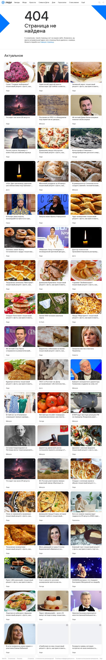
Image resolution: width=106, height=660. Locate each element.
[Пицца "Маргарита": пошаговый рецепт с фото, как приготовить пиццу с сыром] (86, 308)
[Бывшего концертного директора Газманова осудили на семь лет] (86, 374)
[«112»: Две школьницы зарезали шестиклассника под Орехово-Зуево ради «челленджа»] (19, 176)
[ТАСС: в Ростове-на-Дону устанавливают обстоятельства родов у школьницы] (53, 374)
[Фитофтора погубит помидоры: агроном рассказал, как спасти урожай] (53, 407)
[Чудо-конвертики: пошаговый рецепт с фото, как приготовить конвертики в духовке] (86, 209)
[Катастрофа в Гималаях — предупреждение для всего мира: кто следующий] (86, 143)
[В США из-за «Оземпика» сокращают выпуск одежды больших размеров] (19, 407)
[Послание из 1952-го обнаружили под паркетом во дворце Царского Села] (53, 110)
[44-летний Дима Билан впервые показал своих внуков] (86, 110)
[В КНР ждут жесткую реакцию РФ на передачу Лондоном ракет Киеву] (86, 407)
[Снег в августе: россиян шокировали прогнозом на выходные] (53, 573)
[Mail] (3, 2)
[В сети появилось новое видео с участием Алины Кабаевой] (19, 639)
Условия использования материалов (87, 658)
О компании (11, 658)
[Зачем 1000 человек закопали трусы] (53, 308)
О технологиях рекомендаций (45, 658)
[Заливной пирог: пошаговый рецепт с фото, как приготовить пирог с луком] (86, 77)
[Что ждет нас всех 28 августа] (19, 110)
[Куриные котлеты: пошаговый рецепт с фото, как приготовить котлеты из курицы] (19, 374)
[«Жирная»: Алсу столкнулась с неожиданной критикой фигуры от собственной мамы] (53, 242)
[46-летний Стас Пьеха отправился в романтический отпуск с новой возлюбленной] (19, 341)
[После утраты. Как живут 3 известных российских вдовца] (19, 143)
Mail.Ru (4, 658)
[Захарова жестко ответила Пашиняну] (86, 341)
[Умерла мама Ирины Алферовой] (53, 209)
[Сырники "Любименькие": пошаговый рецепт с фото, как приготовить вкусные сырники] (86, 275)
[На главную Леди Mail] (8, 2)
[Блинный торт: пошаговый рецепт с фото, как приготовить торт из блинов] (86, 540)
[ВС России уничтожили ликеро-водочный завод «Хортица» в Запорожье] (53, 473)
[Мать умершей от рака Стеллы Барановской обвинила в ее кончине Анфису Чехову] (53, 540)
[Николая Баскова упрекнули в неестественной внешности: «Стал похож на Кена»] (86, 606)
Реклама (19, 658)
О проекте (31, 658)
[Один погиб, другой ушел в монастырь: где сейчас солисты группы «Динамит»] (53, 77)
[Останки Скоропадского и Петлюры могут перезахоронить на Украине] (19, 440)
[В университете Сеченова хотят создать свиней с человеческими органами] (86, 176)
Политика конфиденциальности (64, 658)
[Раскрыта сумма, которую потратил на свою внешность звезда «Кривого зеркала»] (86, 639)
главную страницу (47, 42)
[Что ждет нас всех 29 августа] (19, 473)
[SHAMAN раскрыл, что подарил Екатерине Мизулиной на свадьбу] (86, 573)
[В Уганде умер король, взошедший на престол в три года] (19, 209)
